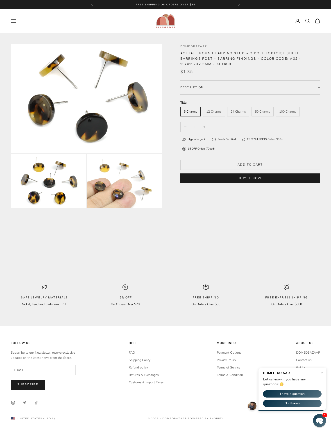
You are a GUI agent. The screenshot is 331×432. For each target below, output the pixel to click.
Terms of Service (228, 367)
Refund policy (138, 367)
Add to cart (250, 165)
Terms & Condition (230, 375)
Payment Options (229, 352)
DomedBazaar (193, 46)
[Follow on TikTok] (36, 402)
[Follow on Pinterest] (25, 402)
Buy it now (250, 178)
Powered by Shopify (206, 418)
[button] (319, 420)
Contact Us (304, 360)
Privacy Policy (226, 360)
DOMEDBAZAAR (308, 352)
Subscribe (27, 384)
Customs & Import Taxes (146, 382)
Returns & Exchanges (144, 375)
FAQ (132, 352)
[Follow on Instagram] (13, 402)
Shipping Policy (139, 360)
